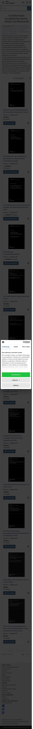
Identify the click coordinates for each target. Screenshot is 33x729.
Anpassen (15, 380)
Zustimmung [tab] (5, 346)
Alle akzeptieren (16, 374)
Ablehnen (16, 385)
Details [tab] (16, 346)
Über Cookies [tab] (26, 346)
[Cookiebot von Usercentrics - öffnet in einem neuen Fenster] (23, 342)
